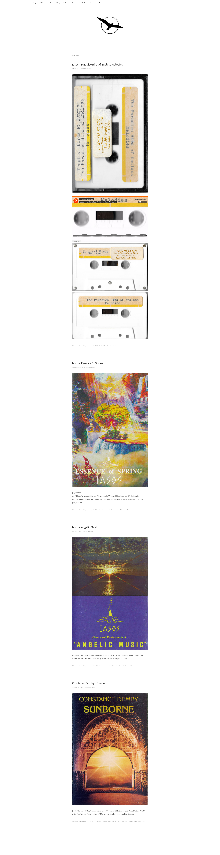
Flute (111, 510)
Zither (131, 665)
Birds (98, 346)
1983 (95, 510)
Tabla (135, 821)
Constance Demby (106, 821)
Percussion (124, 821)
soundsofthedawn (86, 68)
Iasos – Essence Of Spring (87, 363)
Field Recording (105, 346)
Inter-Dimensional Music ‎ (124, 510)
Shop (34, 3)
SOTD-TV (82, 3)
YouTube (66, 3)
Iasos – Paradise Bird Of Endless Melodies (97, 64)
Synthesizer (116, 346)
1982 (95, 821)
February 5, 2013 (76, 531)
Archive (99, 510)
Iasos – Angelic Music (85, 527)
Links (90, 3)
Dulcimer (114, 821)
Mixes (74, 3)
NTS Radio (43, 3)
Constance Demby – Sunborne (90, 683)
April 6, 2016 (75, 68)
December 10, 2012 (77, 687)
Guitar (103, 665)
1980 (95, 346)
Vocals (139, 821)
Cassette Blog (55, 3)
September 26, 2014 (77, 367)
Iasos (111, 346)
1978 (95, 665)
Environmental (106, 510)
